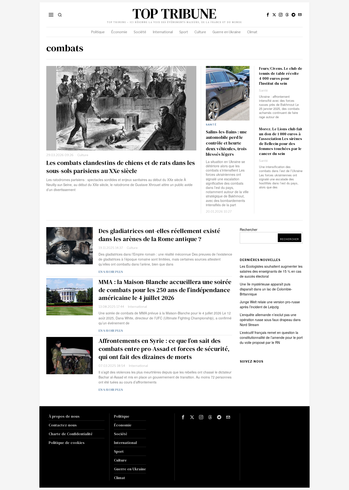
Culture (82, 155)
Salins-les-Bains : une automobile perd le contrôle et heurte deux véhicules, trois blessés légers (226, 143)
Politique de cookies (67, 442)
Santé (211, 124)
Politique (121, 416)
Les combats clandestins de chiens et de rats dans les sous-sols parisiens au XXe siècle (120, 167)
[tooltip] (268, 15)
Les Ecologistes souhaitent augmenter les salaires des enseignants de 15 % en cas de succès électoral (271, 271)
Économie (123, 425)
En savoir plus (111, 271)
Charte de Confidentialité (71, 433)
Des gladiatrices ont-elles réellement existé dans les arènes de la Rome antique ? (159, 235)
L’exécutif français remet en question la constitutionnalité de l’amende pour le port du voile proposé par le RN (271, 337)
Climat (119, 477)
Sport (119, 451)
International (137, 306)
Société (120, 433)
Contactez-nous (63, 425)
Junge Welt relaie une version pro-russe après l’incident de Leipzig (270, 304)
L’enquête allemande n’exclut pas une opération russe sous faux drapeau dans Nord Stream (270, 319)
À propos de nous (64, 416)
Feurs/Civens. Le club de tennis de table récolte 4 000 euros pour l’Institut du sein (280, 76)
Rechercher (248, 229)
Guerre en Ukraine (130, 468)
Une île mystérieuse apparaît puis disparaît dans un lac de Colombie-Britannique (266, 289)
